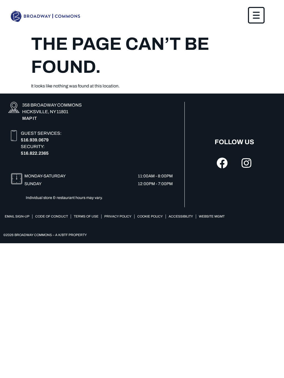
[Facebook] (222, 163)
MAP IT (29, 118)
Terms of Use (86, 216)
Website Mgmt (212, 216)
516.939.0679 (35, 140)
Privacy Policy (117, 216)
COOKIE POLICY (150, 216)
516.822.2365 (35, 153)
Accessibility (181, 216)
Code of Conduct (51, 216)
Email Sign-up (17, 216)
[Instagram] (246, 163)
